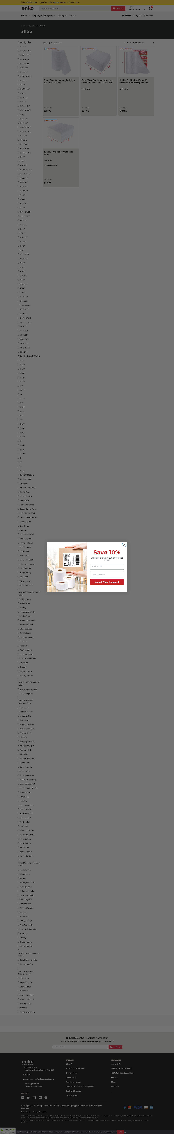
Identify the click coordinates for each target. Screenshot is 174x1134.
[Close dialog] (124, 545)
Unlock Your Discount (107, 582)
